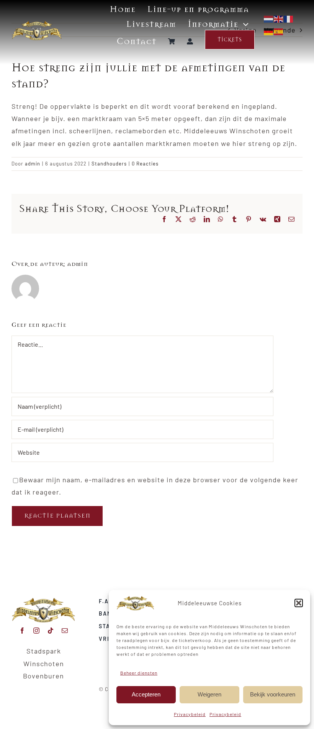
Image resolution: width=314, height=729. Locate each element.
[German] (269, 30)
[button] (299, 603)
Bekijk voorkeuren (272, 694)
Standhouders (109, 164)
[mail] (65, 630)
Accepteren (146, 694)
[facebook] (22, 630)
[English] (279, 18)
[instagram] (36, 630)
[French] (289, 18)
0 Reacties (145, 164)
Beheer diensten (138, 672)
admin (32, 164)
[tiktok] (50, 630)
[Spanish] (279, 30)
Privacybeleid (190, 714)
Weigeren (209, 694)
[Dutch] (269, 18)
